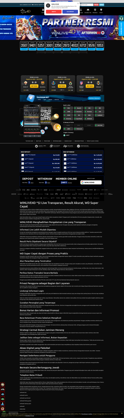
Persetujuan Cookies (86, 414)
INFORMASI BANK (57, 141)
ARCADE (81, 12)
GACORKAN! (70, 11)
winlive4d (22, 406)
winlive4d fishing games (25, 400)
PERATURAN (47, 141)
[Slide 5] (60, 37)
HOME (43, 12)
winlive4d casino (24, 395)
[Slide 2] (57, 37)
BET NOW (34, 86)
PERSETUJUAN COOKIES (93, 141)
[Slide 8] (64, 37)
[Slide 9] (65, 37)
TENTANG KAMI (29, 141)
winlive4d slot (23, 392)
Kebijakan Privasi (29, 415)
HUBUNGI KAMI (68, 141)
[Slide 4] (59, 37)
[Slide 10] (66, 37)
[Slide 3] (58, 37)
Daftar (102, 4)
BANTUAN (38, 141)
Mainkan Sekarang (94, 98)
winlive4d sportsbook (25, 398)
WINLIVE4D (22, 211)
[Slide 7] (63, 37)
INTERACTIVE (88, 12)
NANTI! (54, 11)
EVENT (101, 12)
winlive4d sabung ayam (25, 403)
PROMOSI (95, 12)
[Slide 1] (60, 90)
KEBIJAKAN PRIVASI (79, 141)
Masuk (96, 4)
